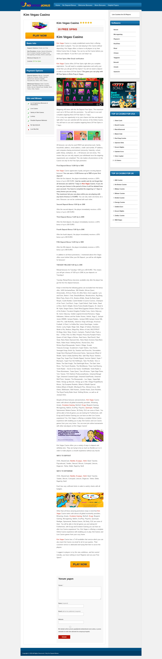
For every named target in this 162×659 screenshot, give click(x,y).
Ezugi (84, 405)
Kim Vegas (60, 43)
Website (60, 619)
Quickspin (89, 408)
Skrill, (85, 461)
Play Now (40, 35)
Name (63, 603)
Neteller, (73, 461)
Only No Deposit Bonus (52, 653)
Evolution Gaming (68, 405)
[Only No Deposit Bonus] (35, 6)
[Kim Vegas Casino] (39, 26)
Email (69, 611)
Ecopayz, (79, 461)
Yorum (60, 585)
